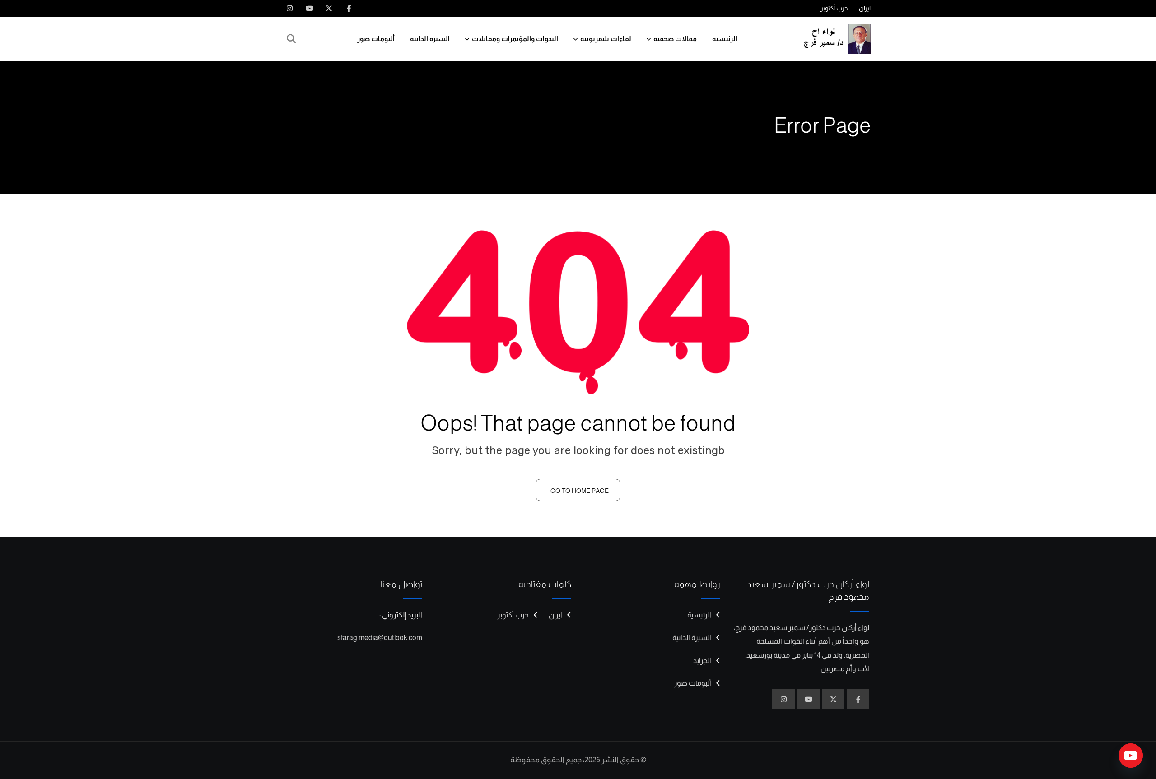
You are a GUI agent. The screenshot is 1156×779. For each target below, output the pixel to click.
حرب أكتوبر (834, 8)
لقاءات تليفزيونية (605, 38)
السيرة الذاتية (430, 38)
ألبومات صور (376, 38)
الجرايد (702, 660)
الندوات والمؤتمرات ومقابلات (515, 38)
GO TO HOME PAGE (579, 490)
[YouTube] (1131, 755)
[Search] (291, 38)
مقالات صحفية (675, 38)
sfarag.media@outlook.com (379, 637)
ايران (865, 8)
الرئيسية (724, 38)
